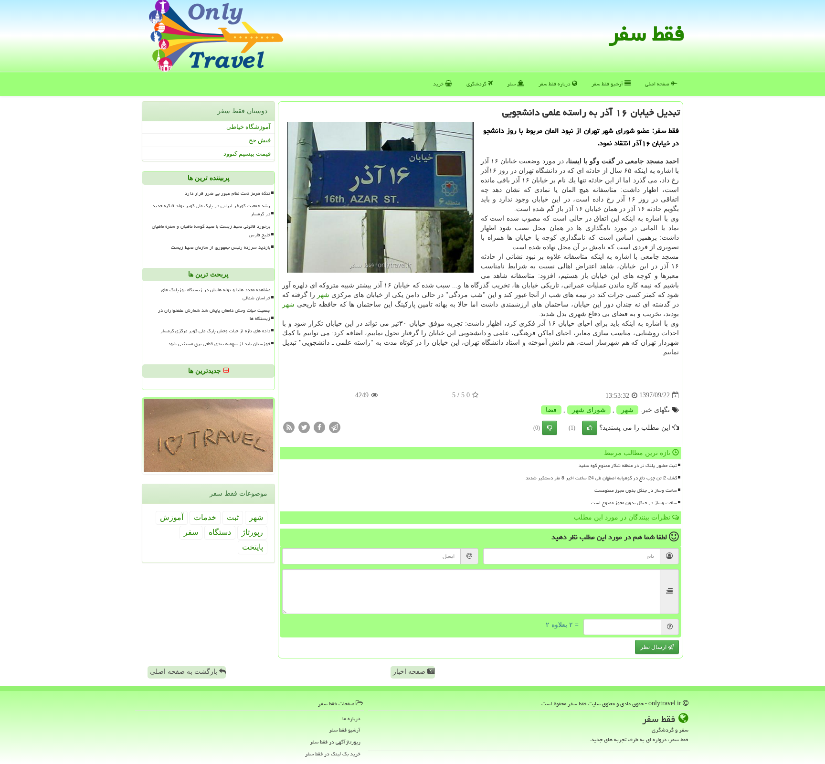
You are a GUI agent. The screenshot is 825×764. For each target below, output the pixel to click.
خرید (439, 84)
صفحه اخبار (410, 671)
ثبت (233, 517)
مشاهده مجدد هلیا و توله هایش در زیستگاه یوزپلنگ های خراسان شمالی (215, 294)
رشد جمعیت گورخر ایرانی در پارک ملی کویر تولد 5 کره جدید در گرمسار (211, 210)
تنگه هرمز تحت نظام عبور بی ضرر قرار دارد (227, 193)
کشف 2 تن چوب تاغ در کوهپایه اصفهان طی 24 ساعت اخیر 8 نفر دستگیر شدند (601, 478)
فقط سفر (647, 33)
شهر (323, 294)
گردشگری (477, 84)
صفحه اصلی (658, 84)
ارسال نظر (654, 647)
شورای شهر (589, 410)
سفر (512, 84)
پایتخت (252, 547)
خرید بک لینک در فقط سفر (332, 754)
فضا (551, 410)
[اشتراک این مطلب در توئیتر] (304, 426)
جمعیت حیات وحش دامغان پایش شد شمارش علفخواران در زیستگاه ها (214, 314)
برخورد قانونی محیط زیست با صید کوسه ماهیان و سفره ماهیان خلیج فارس (211, 230)
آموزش (171, 517)
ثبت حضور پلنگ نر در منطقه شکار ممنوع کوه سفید (628, 465)
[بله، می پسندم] (589, 428)
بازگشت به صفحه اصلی (184, 671)
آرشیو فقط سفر (608, 84)
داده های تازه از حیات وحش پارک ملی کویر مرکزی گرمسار (215, 331)
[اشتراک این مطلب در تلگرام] (334, 426)
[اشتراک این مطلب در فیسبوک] (319, 426)
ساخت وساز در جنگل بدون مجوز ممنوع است (634, 503)
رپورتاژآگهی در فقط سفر (335, 742)
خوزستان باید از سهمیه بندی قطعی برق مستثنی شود (219, 343)
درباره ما (351, 718)
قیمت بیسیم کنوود (247, 153)
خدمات (205, 517)
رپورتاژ (252, 532)
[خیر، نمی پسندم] (549, 428)
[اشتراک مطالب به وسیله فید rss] (289, 426)
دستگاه (220, 532)
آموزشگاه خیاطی (248, 126)
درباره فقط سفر (555, 84)
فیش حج (260, 140)
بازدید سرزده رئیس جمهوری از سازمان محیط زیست (220, 247)
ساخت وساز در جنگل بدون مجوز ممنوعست (635, 490)
